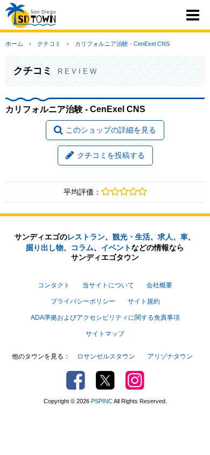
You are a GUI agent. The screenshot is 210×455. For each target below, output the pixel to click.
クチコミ (49, 43)
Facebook (75, 380)
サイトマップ (105, 333)
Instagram (134, 380)
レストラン (86, 236)
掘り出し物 (45, 247)
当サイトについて (108, 285)
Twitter (105, 380)
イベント (116, 247)
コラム (82, 247)
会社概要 (159, 285)
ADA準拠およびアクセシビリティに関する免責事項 (105, 317)
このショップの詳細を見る (111, 130)
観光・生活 (131, 236)
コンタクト (54, 285)
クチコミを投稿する (111, 155)
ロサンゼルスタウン (106, 356)
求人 (165, 236)
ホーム (14, 43)
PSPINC (102, 401)
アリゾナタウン (170, 356)
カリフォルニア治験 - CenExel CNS (122, 43)
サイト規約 (144, 301)
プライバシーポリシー (83, 301)
